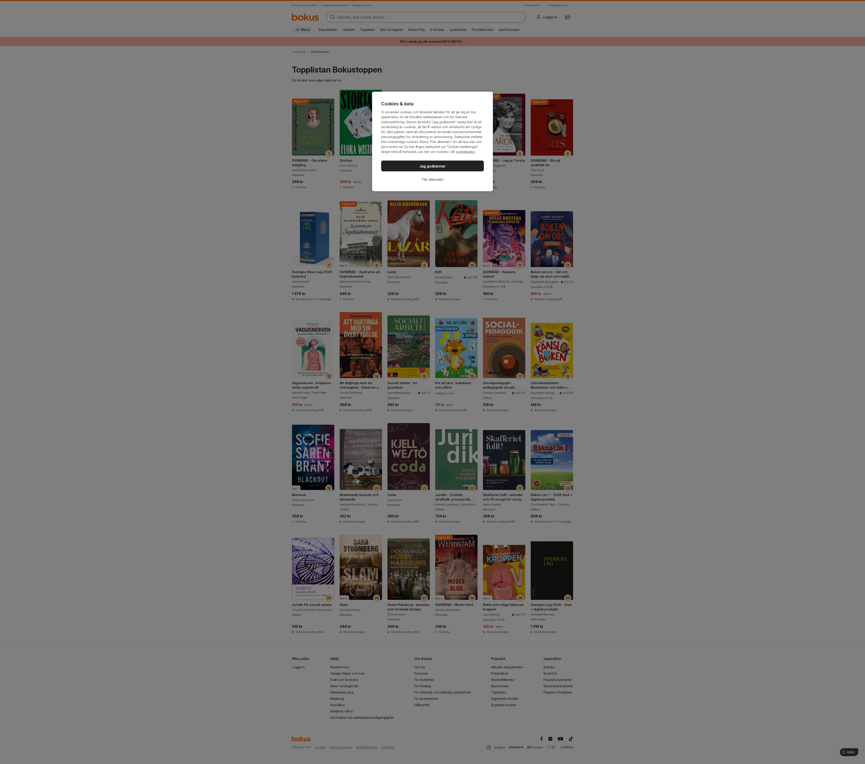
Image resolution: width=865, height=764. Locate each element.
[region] (432, 141)
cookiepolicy (465, 152)
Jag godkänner (432, 166)
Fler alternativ (433, 179)
